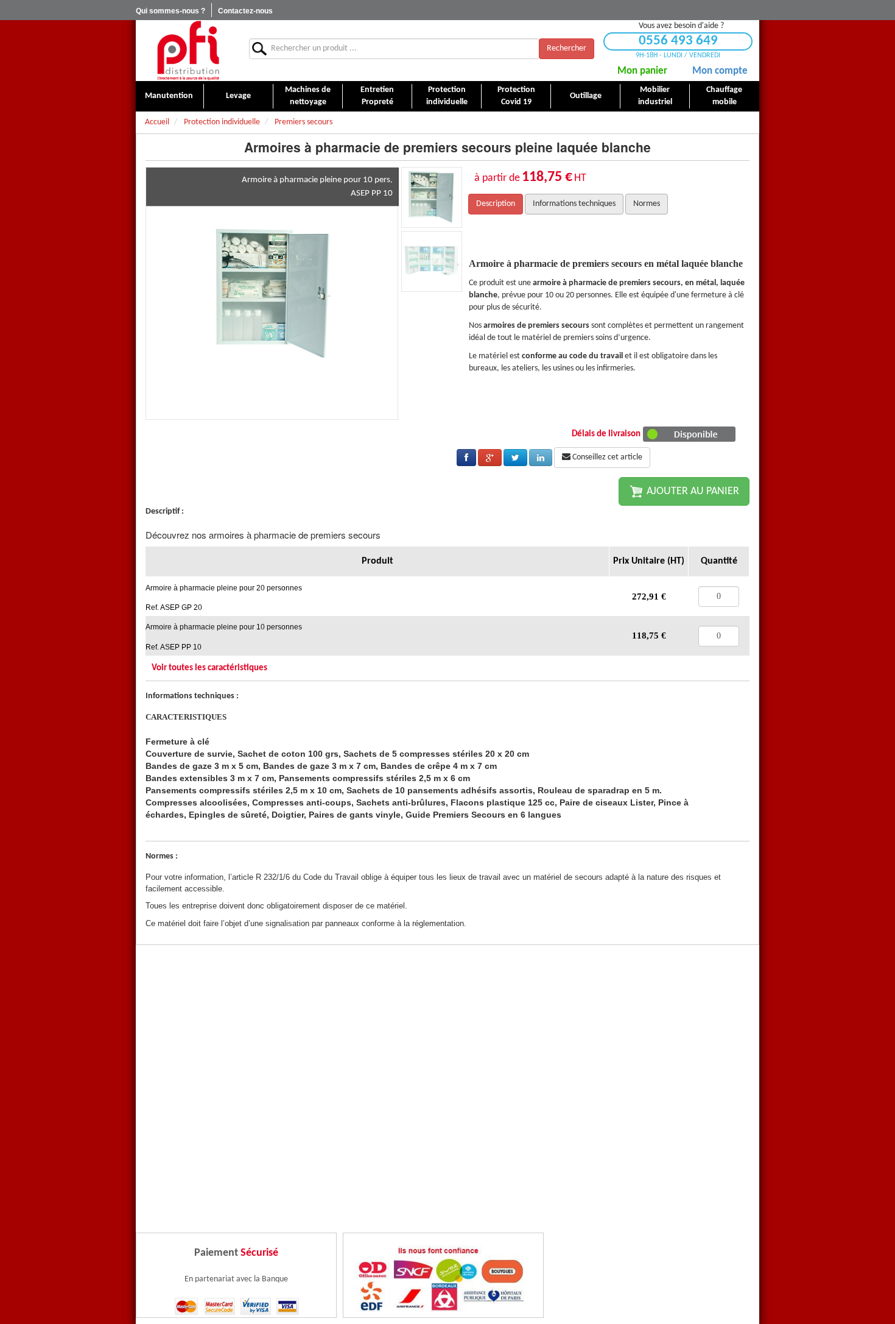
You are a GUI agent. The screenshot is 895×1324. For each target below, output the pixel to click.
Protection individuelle (447, 96)
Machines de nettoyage (308, 96)
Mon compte (720, 71)
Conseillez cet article (606, 457)
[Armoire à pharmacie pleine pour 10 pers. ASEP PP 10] (272, 293)
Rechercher (566, 48)
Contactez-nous (245, 11)
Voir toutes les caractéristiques (209, 668)
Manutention (169, 96)
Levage (238, 96)
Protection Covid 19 (516, 96)
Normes (646, 203)
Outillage (586, 96)
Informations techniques (574, 203)
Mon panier (642, 71)
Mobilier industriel (655, 96)
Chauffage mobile (724, 96)
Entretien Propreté (377, 96)
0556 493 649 (678, 41)
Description (495, 203)
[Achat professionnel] (187, 50)
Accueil (157, 122)
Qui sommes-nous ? (170, 11)
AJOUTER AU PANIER (691, 491)
